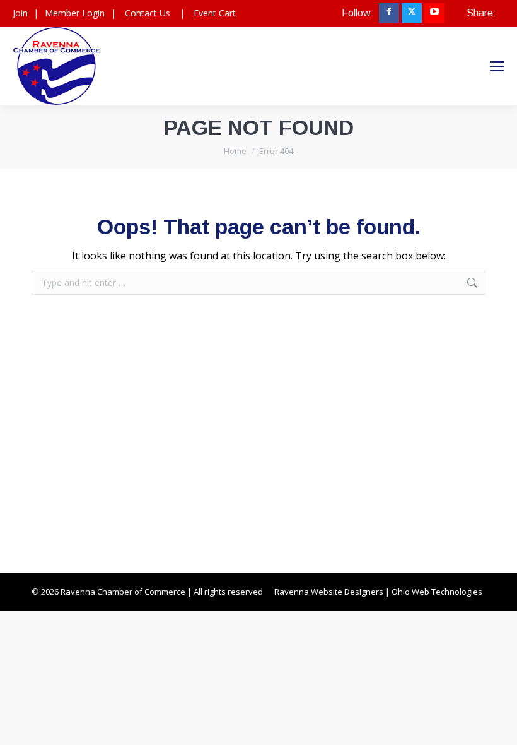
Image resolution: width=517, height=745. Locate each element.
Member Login (75, 13)
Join (20, 13)
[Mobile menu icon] (496, 66)
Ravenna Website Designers (328, 591)
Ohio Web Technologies (437, 591)
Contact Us (147, 13)
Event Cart (215, 13)
